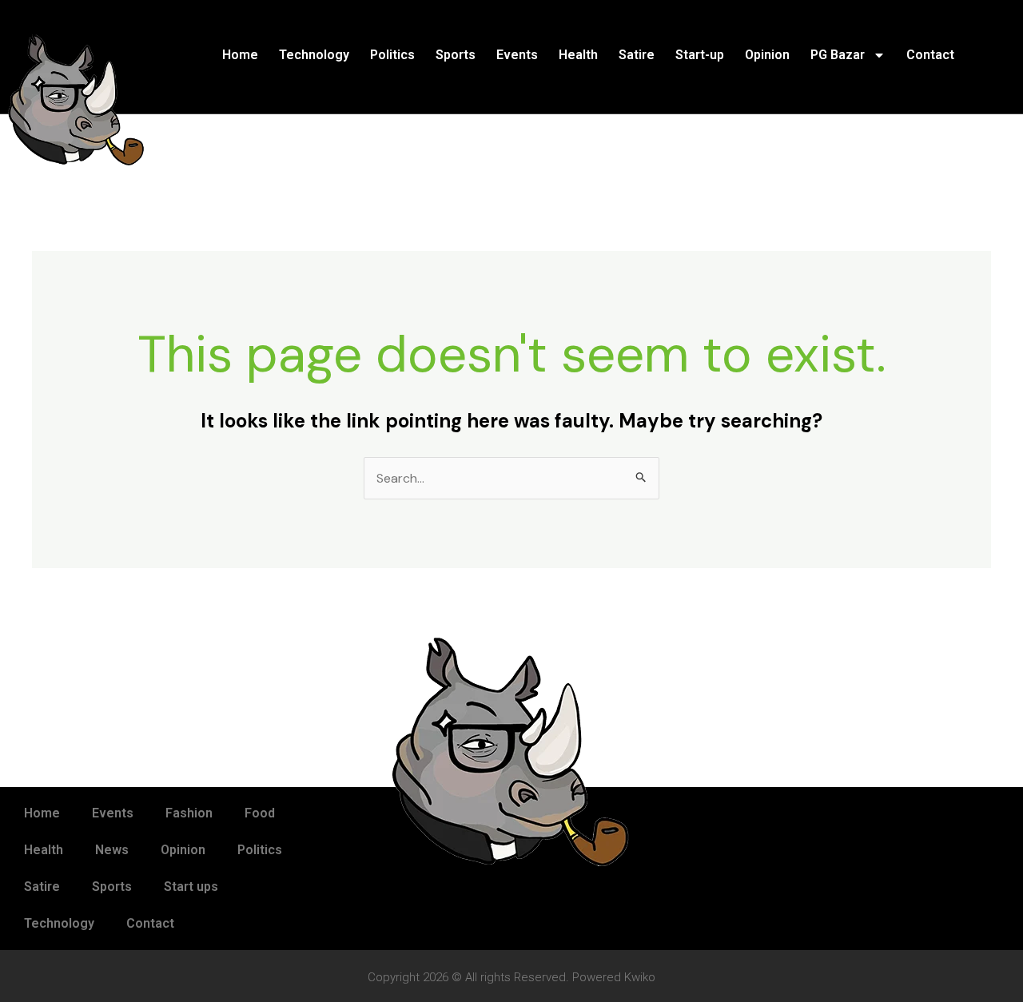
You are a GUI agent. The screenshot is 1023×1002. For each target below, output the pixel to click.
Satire (637, 54)
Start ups (191, 886)
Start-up (699, 54)
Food (260, 813)
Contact (930, 54)
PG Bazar (837, 54)
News (112, 849)
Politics (392, 54)
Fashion (189, 813)
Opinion (767, 54)
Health (578, 54)
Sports (456, 54)
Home (240, 54)
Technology (314, 54)
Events (517, 54)
